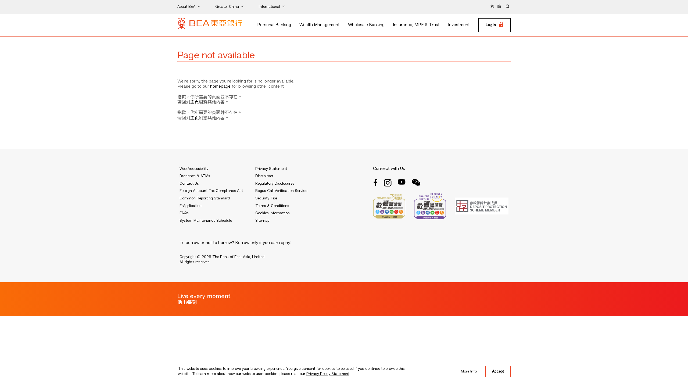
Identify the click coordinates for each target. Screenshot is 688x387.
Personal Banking (274, 25)
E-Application (191, 206)
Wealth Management (319, 25)
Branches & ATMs (195, 176)
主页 (194, 118)
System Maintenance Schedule (206, 221)
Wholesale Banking (366, 25)
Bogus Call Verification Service (281, 191)
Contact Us (189, 183)
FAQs (184, 213)
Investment (459, 25)
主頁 (194, 102)
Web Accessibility (194, 169)
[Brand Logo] (209, 25)
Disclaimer (264, 176)
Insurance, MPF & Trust (416, 25)
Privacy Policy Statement (327, 374)
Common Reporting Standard (205, 198)
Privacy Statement (271, 169)
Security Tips (266, 198)
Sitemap (262, 221)
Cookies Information (272, 213)
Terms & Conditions (272, 206)
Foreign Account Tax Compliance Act (211, 191)
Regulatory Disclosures (274, 183)
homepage (220, 86)
